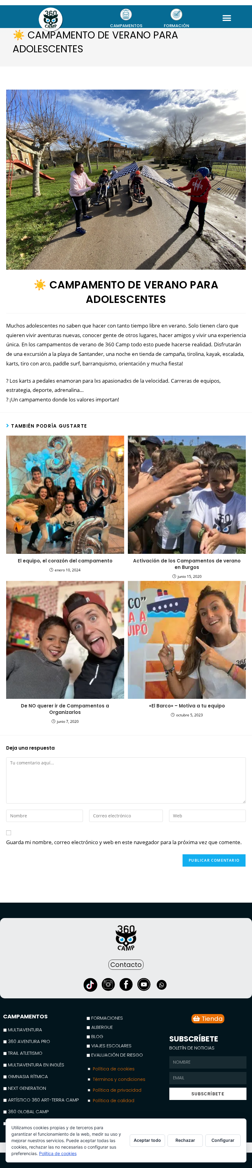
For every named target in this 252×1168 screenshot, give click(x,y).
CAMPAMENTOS (126, 26)
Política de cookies (58, 1153)
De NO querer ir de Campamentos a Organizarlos (65, 709)
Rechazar (185, 1140)
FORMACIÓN (176, 26)
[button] (227, 18)
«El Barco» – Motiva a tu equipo (187, 706)
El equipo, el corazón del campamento (65, 561)
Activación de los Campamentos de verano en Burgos (187, 564)
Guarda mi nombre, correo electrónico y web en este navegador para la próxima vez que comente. (124, 842)
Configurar (222, 1140)
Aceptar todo (147, 1140)
